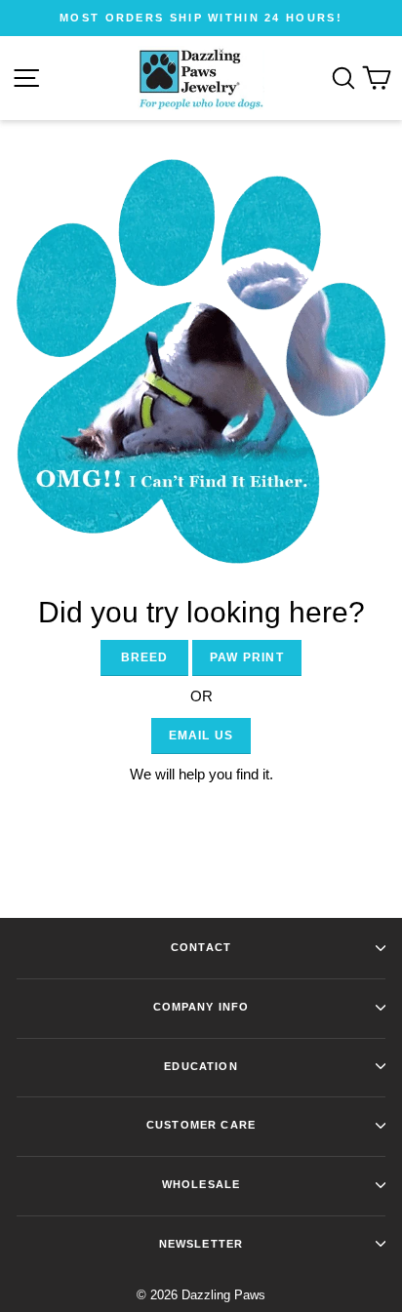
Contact (201, 947)
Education (200, 1066)
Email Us (201, 735)
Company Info (201, 1007)
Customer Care (201, 1125)
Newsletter (201, 1244)
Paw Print (247, 657)
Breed (145, 657)
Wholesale (201, 1184)
